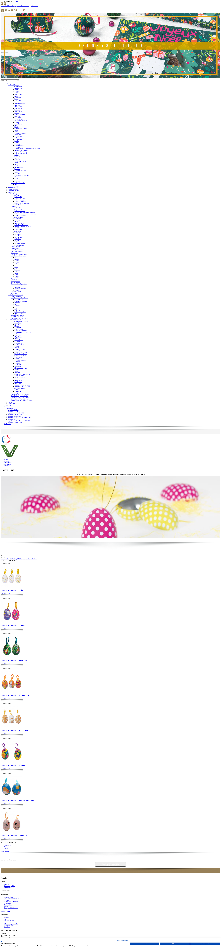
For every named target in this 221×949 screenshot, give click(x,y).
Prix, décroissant (32, 559)
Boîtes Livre (18, 240)
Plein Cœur (18, 383)
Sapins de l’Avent (16, 291)
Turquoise (17, 270)
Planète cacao (18, 106)
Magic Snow (18, 337)
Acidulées (17, 220)
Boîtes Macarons (17, 217)
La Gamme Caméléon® (15, 295)
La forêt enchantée (20, 114)
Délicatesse (18, 379)
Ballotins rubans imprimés (22, 203)
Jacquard (17, 113)
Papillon (17, 141)
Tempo (16, 99)
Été (13, 176)
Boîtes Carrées (16, 209)
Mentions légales (8, 897)
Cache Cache (18, 357)
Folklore (17, 142)
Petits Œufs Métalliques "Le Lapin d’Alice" (16, 695)
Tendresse (17, 169)
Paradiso (17, 369)
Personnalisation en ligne (14, 187)
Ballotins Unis (18, 197)
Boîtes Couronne (19, 242)
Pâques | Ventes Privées (19, 355)
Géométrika (18, 351)
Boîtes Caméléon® (16, 296)
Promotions (7, 884)
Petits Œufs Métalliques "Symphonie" (14, 835)
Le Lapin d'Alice (19, 138)
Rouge (16, 257)
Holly (16, 92)
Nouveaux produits (9, 886)
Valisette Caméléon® (17, 316)
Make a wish (18, 105)
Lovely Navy (18, 380)
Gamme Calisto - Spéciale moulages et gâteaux (27, 148)
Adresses (6, 917)
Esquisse (17, 122)
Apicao (16, 155)
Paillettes (17, 347)
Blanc (16, 267)
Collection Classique (20, 360)
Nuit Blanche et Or (20, 349)
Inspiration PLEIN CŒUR (15, 422)
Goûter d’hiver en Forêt (21, 352)
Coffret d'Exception (20, 377)
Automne (17, 305)
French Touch (18, 111)
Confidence (18, 166)
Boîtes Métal (16, 231)
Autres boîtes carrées (20, 215)
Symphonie (18, 134)
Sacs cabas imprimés (20, 288)
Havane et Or (18, 343)
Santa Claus (18, 335)
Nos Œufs (17, 147)
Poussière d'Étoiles (20, 103)
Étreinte (17, 164)
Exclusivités (7, 424)
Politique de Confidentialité (11, 901)
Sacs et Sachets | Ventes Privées (19, 399)
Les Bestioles (18, 365)
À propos (6, 900)
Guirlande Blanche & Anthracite (23, 332)
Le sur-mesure (11, 403)
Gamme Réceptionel (13, 190)
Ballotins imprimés (20, 198)
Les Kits (10, 402)
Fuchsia (17, 259)
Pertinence (4, 559)
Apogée (17, 91)
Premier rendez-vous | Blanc (22, 386)
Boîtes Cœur (18, 239)
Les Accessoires (12, 192)
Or (15, 265)
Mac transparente (19, 222)
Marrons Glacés (15, 281)
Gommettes (18, 363)
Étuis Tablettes (15, 279)
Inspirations (8, 408)
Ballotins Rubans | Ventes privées (20, 394)
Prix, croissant (24, 559)
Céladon (17, 358)
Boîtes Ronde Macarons (21, 225)
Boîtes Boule (18, 235)
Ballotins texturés (19, 200)
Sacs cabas (17, 287)
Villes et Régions (19, 299)
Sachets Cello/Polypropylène (19, 284)
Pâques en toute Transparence (23, 152)
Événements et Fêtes (20, 312)
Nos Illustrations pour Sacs (22, 175)
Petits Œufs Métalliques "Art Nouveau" (15, 730)
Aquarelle (17, 181)
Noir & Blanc (18, 229)
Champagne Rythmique (21, 330)
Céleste (16, 102)
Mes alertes (7, 927)
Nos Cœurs (18, 173)
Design (16, 393)
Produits (7, 83)
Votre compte (5, 911)
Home (6, 407)
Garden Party (18, 136)
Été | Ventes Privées (18, 388)
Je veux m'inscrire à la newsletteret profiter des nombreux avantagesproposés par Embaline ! (110, 864)
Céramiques (14, 253)
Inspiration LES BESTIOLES (16, 413)
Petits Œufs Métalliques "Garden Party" (15, 660)
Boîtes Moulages (15, 246)
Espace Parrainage (9, 925)
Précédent (7, 845)
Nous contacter (8, 905)
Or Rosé (17, 276)
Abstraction (18, 310)
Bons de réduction (9, 920)
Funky (16, 89)
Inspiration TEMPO (13, 410)
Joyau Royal (18, 97)
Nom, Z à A (17, 559)
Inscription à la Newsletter (11, 908)
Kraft (16, 271)
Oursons (17, 186)
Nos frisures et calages (21, 153)
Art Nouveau (18, 139)
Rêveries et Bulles (19, 344)
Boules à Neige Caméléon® (18, 315)
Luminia (17, 338)
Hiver (16, 307)
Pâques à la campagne (21, 368)
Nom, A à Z (10, 559)
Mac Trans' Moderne (20, 223)
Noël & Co (18, 333)
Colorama (17, 144)
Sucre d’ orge (18, 124)
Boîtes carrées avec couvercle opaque (25, 212)
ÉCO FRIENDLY (20, 313)
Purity (16, 371)
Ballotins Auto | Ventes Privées (19, 396)
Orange (17, 260)
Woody (16, 127)
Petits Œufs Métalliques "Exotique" (13, 765)
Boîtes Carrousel (19, 245)
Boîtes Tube (18, 232)
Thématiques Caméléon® (19, 298)
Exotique (17, 131)
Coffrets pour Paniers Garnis (19, 254)
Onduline (17, 341)
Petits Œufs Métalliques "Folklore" (13, 625)
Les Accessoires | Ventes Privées (20, 397)
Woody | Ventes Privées (21, 354)
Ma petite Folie (19, 167)
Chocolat (17, 262)
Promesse (17, 116)
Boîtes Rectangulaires (17, 249)
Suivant (6, 848)
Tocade (16, 162)
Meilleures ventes (9, 887)
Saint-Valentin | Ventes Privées (20, 374)
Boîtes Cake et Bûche (17, 208)
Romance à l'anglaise (20, 161)
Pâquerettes (18, 366)
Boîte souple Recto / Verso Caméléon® (21, 400)
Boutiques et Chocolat (21, 301)
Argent (16, 274)
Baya (16, 180)
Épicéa (16, 96)
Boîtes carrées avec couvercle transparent (26, 214)
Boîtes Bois (14, 206)
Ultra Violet (18, 100)
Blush (16, 178)
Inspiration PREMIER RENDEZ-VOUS (19, 421)
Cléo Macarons (19, 228)
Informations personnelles (11, 924)
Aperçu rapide (5, 593)
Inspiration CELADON (14, 419)
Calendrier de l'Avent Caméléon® (20, 318)
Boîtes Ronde (18, 237)
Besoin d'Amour (19, 375)
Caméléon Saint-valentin (21, 170)
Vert (16, 263)
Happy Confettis (19, 329)
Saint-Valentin (16, 156)
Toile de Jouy (18, 108)
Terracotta (17, 110)
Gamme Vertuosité (13, 189)
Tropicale (17, 372)
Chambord (17, 159)
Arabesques (18, 218)
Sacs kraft (17, 290)
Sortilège (17, 158)
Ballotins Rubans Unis (21, 201)
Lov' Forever (18, 382)
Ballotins (15, 195)
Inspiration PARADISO (14, 416)
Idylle (16, 172)
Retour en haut (5, 851)
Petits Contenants (15, 282)
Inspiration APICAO (13, 411)
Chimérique (18, 117)
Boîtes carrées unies (20, 211)
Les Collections (13, 85)
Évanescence (18, 391)
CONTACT (17, 1)
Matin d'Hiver (18, 88)
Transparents (14, 293)
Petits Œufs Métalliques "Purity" (12, 590)
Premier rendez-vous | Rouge (22, 385)
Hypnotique (18, 327)
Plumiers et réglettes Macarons (23, 226)
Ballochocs (18, 204)
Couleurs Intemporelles (18, 256)
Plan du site (7, 906)
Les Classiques (13, 194)
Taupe (16, 273)
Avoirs (6, 919)
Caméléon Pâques (19, 145)
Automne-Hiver (16, 86)
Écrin (16, 125)
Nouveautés (7, 405)
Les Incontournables (18, 183)
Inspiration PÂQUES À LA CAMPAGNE (19, 417)
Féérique (17, 324)
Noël (16, 309)
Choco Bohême (19, 119)
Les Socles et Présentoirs (21, 150)
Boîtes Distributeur (20, 243)
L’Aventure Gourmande (21, 120)
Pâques (14, 130)
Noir (16, 268)
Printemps (17, 302)
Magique (17, 326)
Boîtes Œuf (18, 234)
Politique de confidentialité (122, 940)
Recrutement (7, 903)
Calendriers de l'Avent (21, 128)
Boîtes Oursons (15, 248)
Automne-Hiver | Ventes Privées (21, 321)
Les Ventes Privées (14, 319)
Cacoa (16, 389)
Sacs (13, 285)
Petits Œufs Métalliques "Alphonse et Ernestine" (18, 800)
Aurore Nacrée (19, 340)
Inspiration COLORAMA (15, 414)
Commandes (7, 922)
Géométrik (17, 361)
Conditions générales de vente (12, 898)
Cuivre (16, 277)
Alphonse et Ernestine (21, 133)
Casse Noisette (19, 94)
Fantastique (18, 323)
